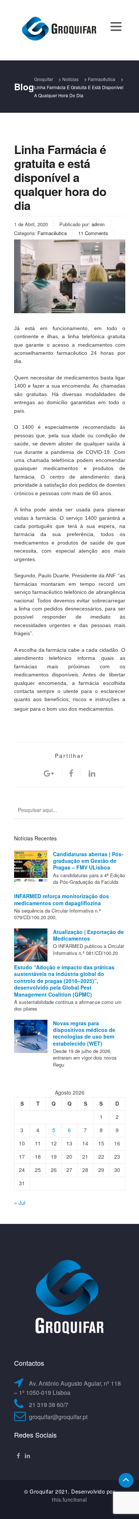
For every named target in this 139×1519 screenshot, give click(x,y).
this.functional (69, 1499)
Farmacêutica (52, 233)
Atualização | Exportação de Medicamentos (88, 935)
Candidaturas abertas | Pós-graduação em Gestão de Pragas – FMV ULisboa (88, 860)
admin (98, 224)
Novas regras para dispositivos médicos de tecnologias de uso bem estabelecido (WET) (84, 1033)
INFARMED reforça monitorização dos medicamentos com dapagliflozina (61, 899)
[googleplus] (49, 773)
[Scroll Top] (126, 1480)
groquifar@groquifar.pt (58, 1417)
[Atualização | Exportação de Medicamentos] (30, 945)
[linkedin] (92, 773)
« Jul (19, 1202)
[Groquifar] (58, 29)
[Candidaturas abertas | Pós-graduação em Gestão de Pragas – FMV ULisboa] (30, 867)
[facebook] (71, 773)
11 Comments (93, 233)
